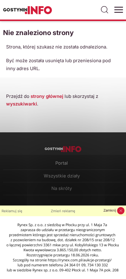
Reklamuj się (12, 211)
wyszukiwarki (21, 104)
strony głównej (47, 96)
